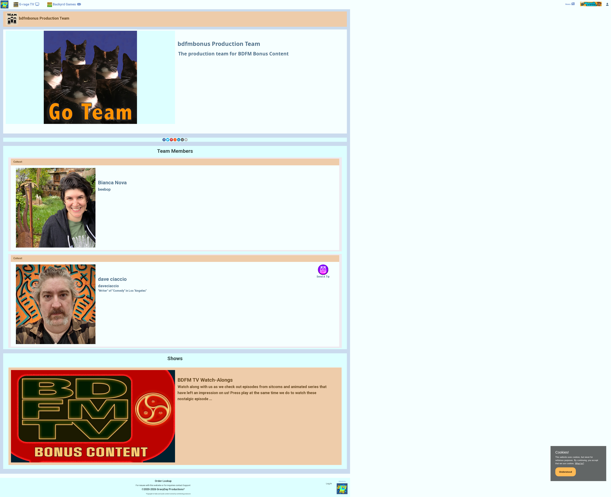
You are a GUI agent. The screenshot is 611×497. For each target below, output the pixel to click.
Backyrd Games (64, 4)
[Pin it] (171, 139)
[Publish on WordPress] (182, 139)
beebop (104, 189)
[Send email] (186, 139)
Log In (329, 483)
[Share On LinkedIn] (178, 139)
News (568, 4)
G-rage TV (26, 4)
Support (186, 485)
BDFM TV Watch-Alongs (205, 380)
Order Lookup (163, 481)
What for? (579, 463)
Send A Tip (323, 276)
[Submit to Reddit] (175, 139)
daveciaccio (108, 286)
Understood (565, 472)
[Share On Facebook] (164, 139)
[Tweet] (167, 139)
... (210, 399)
